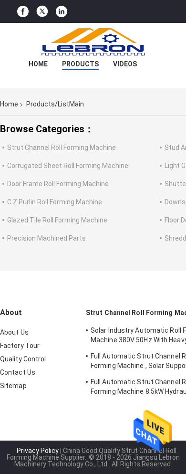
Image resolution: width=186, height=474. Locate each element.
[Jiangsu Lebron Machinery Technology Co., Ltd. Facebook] (22, 12)
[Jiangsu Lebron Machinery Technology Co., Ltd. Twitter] (42, 11)
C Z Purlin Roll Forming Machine (54, 202)
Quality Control (23, 359)
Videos (125, 64)
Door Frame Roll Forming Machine (58, 184)
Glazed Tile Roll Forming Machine (57, 220)
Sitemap (13, 386)
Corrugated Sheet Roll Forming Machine (67, 165)
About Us (14, 332)
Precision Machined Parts (46, 238)
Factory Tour (20, 345)
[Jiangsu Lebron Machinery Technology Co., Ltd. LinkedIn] (61, 12)
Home (38, 64)
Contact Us (17, 372)
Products (80, 64)
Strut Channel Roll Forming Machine (61, 147)
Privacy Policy (38, 450)
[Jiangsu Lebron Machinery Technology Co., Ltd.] (93, 42)
